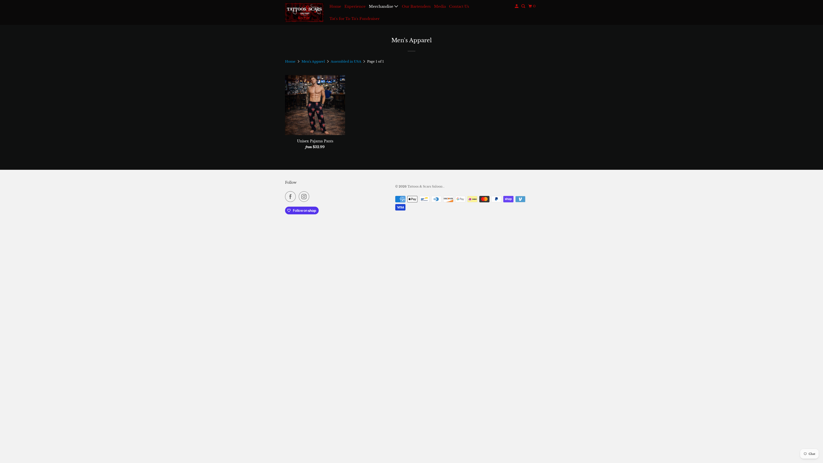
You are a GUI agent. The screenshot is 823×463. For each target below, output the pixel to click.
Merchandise (381, 6)
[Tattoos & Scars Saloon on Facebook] (291, 196)
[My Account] (517, 6)
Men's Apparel (314, 61)
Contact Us (459, 6)
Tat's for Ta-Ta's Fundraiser (354, 19)
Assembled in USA (346, 61)
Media (440, 6)
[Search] (524, 6)
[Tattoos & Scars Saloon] (304, 12)
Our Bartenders (416, 6)
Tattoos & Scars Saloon (425, 186)
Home (335, 6)
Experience (355, 6)
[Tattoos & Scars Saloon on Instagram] (305, 196)
